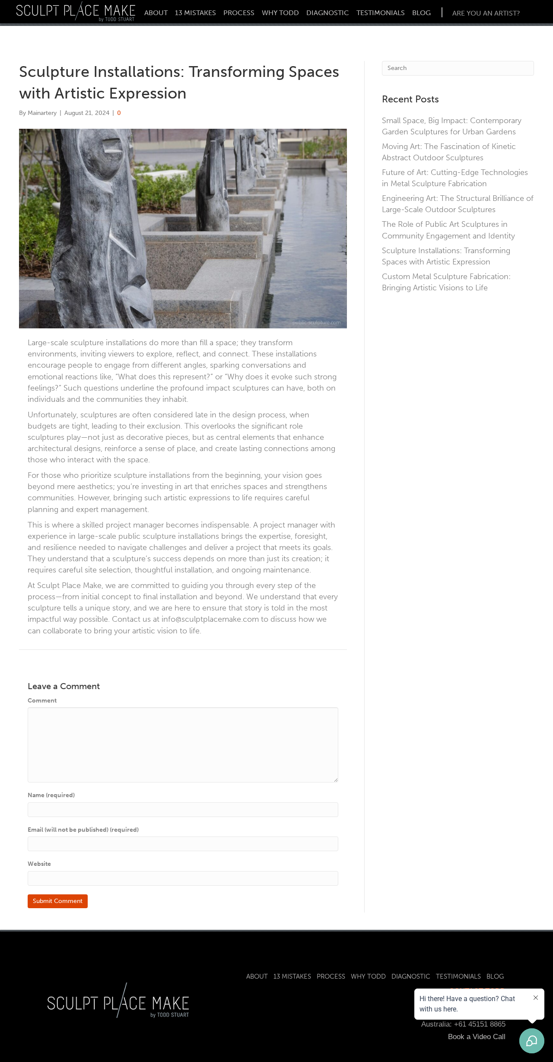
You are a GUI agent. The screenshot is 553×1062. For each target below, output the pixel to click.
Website (39, 864)
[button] (486, 12)
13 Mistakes (195, 13)
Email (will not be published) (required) (83, 829)
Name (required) (51, 795)
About (156, 13)
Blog (421, 13)
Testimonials (380, 13)
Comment (42, 700)
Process (238, 13)
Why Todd (280, 13)
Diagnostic (327, 13)
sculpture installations (181, 536)
